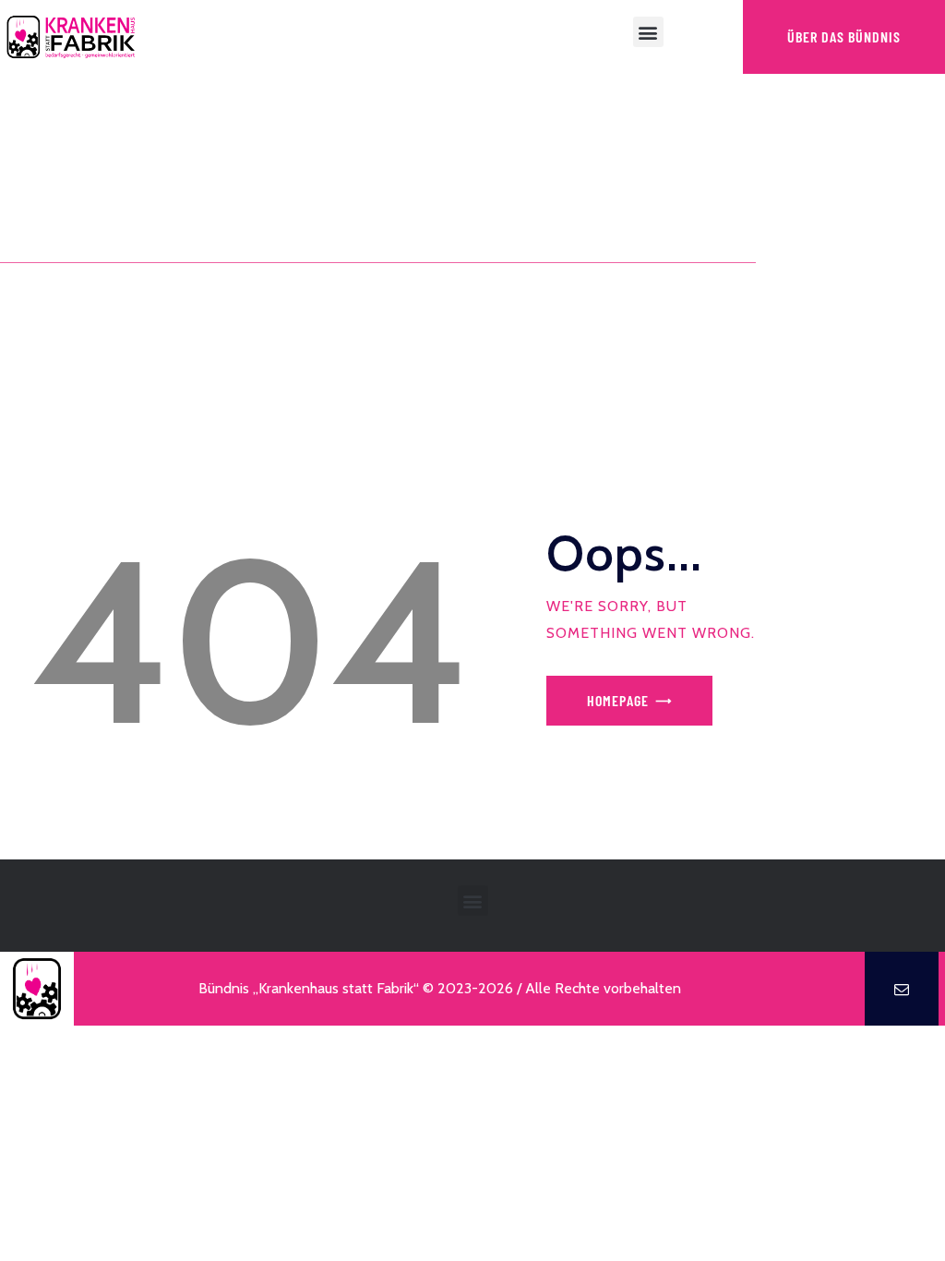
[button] (648, 32)
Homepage (618, 700)
